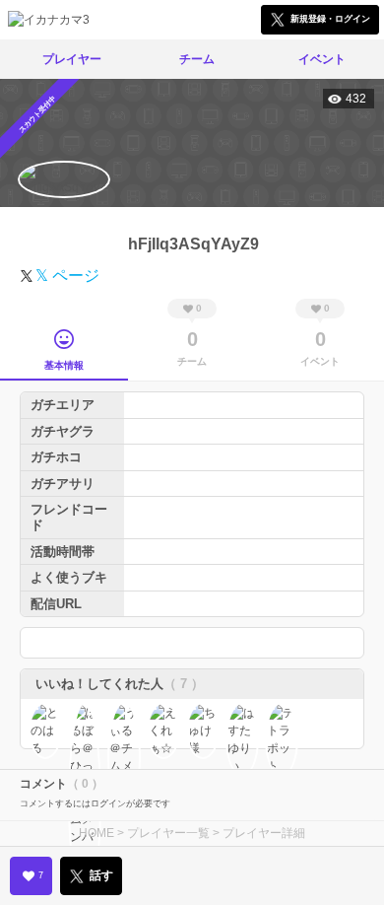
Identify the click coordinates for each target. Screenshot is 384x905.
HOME (96, 833)
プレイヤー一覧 (168, 833)
